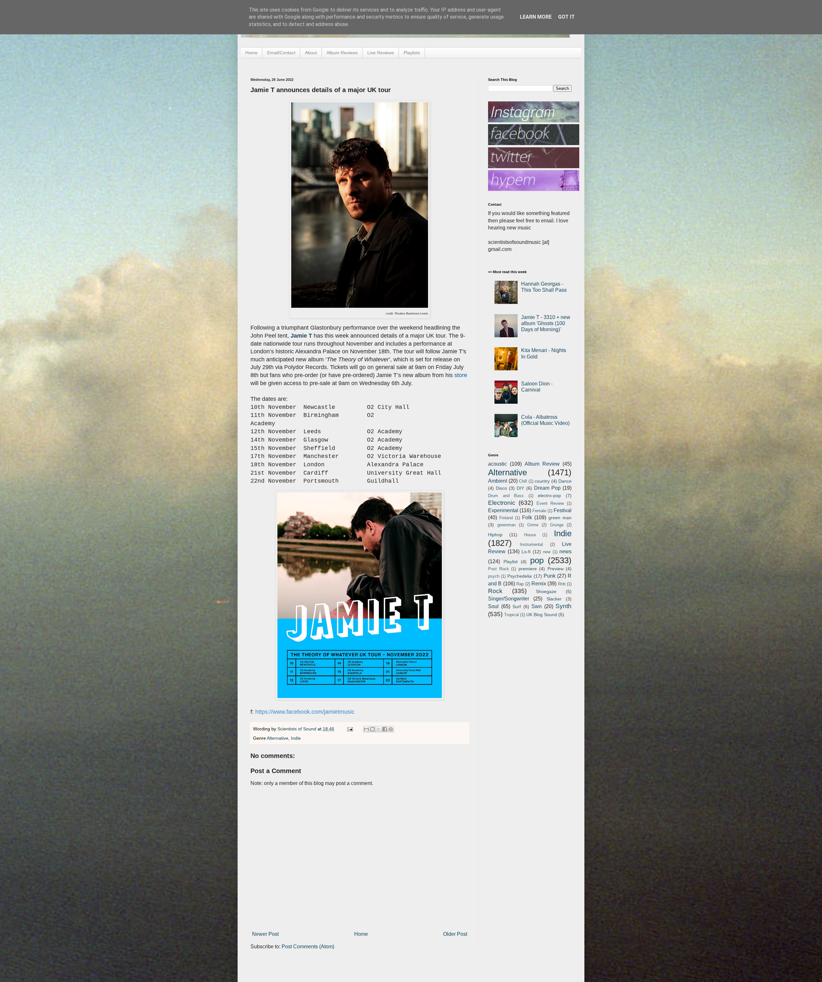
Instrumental (531, 544)
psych (493, 576)
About (311, 52)
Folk (527, 517)
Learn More (536, 17)
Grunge (557, 524)
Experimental (503, 510)
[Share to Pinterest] (391, 729)
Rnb (561, 583)
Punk (549, 576)
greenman (506, 524)
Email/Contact (281, 52)
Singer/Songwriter (508, 598)
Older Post (455, 934)
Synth (563, 606)
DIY (520, 488)
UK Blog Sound (541, 614)
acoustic (497, 464)
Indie (296, 738)
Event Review (550, 503)
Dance (565, 481)
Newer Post (265, 934)
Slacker (554, 598)
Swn (536, 606)
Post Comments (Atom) (308, 946)
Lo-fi (525, 551)
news (565, 551)
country (542, 481)
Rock (495, 591)
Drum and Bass (506, 495)
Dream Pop (547, 488)
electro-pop (549, 495)
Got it (566, 17)
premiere (528, 568)
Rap (520, 583)
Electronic (501, 502)
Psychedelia (519, 576)
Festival (563, 510)
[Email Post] (349, 728)
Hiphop (495, 534)
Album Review (542, 464)
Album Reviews (342, 52)
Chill (523, 481)
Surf (516, 606)
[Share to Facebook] (384, 729)
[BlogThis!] (372, 729)
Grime (532, 524)
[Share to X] (378, 729)
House (530, 534)
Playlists (412, 52)
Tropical (511, 614)
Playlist (510, 561)
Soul (493, 606)
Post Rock (498, 568)
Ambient (497, 481)
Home (251, 52)
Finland (506, 517)
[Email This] (366, 729)
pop (537, 560)
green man (560, 517)
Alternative (277, 738)
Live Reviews (380, 52)
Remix (538, 583)
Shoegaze (546, 591)
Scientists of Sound (297, 728)
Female (539, 510)
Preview (555, 568)
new (546, 551)
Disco (501, 488)
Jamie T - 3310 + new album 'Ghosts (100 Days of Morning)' (545, 323)
